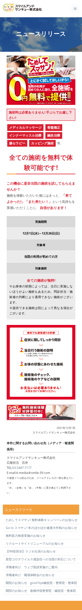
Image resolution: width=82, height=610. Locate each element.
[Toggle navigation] (75, 8)
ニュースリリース (18, 509)
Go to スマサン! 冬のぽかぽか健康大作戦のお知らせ (41, 528)
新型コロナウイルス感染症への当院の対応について (41, 559)
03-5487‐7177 (21, 468)
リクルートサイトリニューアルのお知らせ (35, 543)
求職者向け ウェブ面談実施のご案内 (32, 567)
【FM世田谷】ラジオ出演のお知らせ (31, 551)
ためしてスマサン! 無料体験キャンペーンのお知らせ (41, 520)
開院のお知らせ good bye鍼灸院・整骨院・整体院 (41, 583)
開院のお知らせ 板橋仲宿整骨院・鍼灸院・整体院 (41, 591)
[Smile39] (27, 9)
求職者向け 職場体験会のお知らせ (30, 575)
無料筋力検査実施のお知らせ (25, 536)
